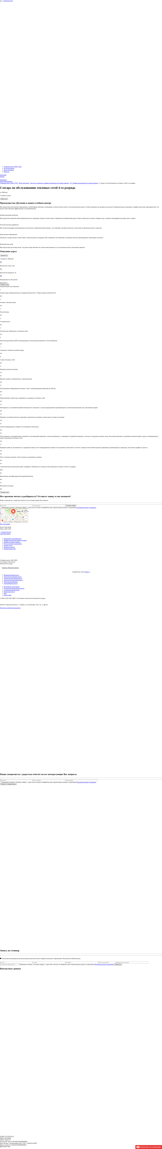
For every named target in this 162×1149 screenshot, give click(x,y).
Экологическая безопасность (13, 578)
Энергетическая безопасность (13, 580)
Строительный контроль (11, 590)
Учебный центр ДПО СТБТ (13, 166)
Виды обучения (9, 170)
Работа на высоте (9, 547)
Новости (6, 172)
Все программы (5, 524)
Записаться (4, 199)
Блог (5, 593)
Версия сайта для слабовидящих (150, 1147)
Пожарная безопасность (11, 575)
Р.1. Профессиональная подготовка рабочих (84, 183)
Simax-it (87, 572)
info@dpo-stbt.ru (5, 534)
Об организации (9, 168)
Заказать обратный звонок (10, 568)
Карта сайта (7, 595)
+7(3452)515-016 (7, 1)
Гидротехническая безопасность (14, 588)
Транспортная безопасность (12, 577)
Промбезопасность (10, 549)
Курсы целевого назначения (13, 544)
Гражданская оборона (11, 582)
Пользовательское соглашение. (86, 507)
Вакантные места (9, 592)
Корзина (9, 181)
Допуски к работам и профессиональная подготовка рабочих (49, 183)
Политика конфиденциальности (10, 608)
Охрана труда (8, 545)
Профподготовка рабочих (12, 542)
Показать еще (5, 284)
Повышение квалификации (12, 538)
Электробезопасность (11, 583)
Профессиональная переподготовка (15, 540)
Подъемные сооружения (11, 586)
